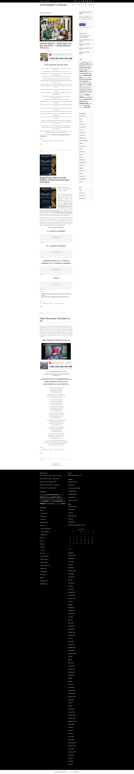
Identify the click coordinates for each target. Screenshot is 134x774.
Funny (80, 148)
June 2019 (70, 564)
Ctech (86, 84)
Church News (58, 49)
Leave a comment (48, 151)
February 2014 (71, 626)
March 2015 (70, 607)
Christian (52, 312)
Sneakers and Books (73, 500)
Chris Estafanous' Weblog (74, 488)
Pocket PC (81, 165)
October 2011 (71, 675)
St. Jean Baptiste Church (64, 206)
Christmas (85, 65)
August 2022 (71, 558)
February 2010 (71, 709)
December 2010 (71, 690)
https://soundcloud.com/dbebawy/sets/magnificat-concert (55, 296)
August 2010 (71, 699)
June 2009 (70, 727)
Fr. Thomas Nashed (85, 86)
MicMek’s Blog (71, 497)
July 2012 (70, 656)
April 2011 (70, 681)
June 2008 (70, 761)
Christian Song (56, 312)
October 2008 (71, 748)
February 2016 (71, 592)
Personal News (69, 150)
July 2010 (70, 702)
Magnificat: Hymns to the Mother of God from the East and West (54, 179)
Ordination (86, 97)
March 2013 (70, 641)
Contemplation (82, 126)
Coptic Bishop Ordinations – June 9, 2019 (49, 484)
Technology (81, 176)
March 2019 (70, 567)
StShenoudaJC (71, 522)
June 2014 (70, 616)
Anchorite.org (71, 485)
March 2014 (71, 623)
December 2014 (71, 613)
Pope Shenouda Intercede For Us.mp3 (58, 371)
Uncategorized (82, 178)
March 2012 (70, 662)
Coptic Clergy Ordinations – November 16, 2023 (50, 475)
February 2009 (71, 739)
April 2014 (70, 620)
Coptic (62, 49)
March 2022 (71, 561)
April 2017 (70, 580)
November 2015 (71, 598)
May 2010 (70, 705)
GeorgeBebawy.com (72, 494)
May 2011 (70, 678)
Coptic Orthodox (85, 77)
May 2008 (70, 764)
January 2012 (71, 666)
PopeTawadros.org (72, 515)
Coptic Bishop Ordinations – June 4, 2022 (49, 478)
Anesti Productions (72, 506)
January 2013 (71, 644)
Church (89, 65)
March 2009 (71, 736)
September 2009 (72, 721)
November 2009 (71, 718)
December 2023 (71, 555)
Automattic (77, 771)
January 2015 (71, 610)
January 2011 (71, 687)
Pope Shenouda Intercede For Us (55, 319)
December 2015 (71, 595)
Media (63, 184)
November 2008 (71, 745)
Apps (80, 118)
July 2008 (70, 758)
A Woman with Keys (72, 481)
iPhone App (81, 151)
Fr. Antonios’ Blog (72, 491)
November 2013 (71, 635)
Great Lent (62, 150)
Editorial (81, 143)
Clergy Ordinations (84, 69)
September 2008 (72, 752)
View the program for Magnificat (56, 227)
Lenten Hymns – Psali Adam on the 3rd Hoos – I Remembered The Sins (56, 45)
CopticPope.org (71, 509)
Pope (84, 101)
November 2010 (71, 693)
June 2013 (70, 638)
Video (87, 107)
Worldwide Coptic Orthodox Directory (76, 525)
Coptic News (70, 49)
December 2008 (71, 742)
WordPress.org (82, 198)
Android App (81, 116)
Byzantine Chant (47, 312)
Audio (54, 49)
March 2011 (70, 684)
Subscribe (82, 24)
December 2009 (71, 715)
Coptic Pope (83, 81)
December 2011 (71, 669)
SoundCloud (42, 314)
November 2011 (71, 672)
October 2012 (71, 650)
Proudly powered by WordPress (60, 771)
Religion (41, 151)
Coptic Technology (88, 82)
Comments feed (82, 195)
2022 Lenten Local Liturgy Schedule (48, 481)
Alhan (43, 458)
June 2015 (70, 601)
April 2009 (70, 733)
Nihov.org (70, 512)
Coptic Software (82, 137)
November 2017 (71, 577)
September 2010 (72, 696)
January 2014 (71, 629)
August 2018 (71, 573)
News (65, 150)
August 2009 (71, 724)
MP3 (64, 312)
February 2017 (71, 583)
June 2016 (70, 586)
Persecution (81, 159)
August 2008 (71, 755)
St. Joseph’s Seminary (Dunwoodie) (63, 212)
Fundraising (90, 86)
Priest (88, 101)
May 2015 (70, 604)
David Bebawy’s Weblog (53, 5)
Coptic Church (90, 71)
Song (43, 151)
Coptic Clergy (84, 73)
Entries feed (81, 192)
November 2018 (71, 570)
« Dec (69, 549)
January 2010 (71, 712)
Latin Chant (61, 312)
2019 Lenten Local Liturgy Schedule (48, 488)
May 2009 (70, 730)
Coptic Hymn (65, 49)
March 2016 (70, 589)
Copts (82, 84)
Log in (80, 190)
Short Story (81, 105)
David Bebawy (47, 49)
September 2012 (71, 653)
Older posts (56, 464)
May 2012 (70, 659)
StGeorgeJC (70, 518)
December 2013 (71, 632)
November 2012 (71, 647)
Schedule (90, 103)
